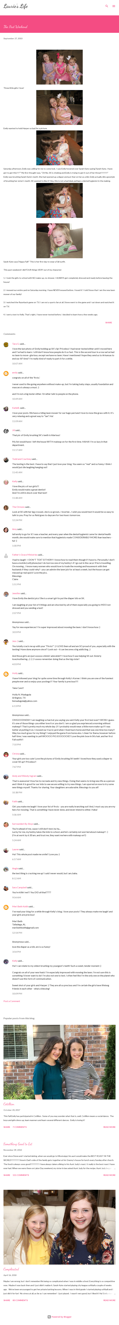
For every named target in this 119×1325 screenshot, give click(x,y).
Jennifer (16, 593)
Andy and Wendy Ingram (24, 775)
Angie (15, 868)
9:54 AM (16, 897)
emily (15, 372)
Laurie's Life (15, 6)
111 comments (21, 1175)
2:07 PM (16, 613)
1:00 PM (16, 545)
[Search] (107, 5)
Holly (15, 673)
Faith (14, 801)
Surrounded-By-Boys (22, 823)
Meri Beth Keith (20, 906)
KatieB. (16, 407)
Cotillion (8, 1104)
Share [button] (108, 322)
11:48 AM (17, 497)
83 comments (20, 1300)
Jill (13, 430)
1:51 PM (16, 584)
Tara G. (15, 343)
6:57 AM (16, 859)
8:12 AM (16, 878)
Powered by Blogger (61, 1316)
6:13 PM (16, 706)
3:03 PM (16, 632)
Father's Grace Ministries (24, 554)
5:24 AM (16, 840)
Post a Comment (11, 1001)
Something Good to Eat (17, 1144)
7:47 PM (16, 766)
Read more (109, 1127)
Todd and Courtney (21, 458)
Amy (14, 529)
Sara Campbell (19, 887)
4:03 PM (16, 664)
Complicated (11, 1269)
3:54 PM (16, 951)
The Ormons (18, 506)
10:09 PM (17, 993)
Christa (15, 753)
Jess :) (15, 641)
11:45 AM (17, 472)
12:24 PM (17, 520)
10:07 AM (17, 363)
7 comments (20, 1127)
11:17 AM (17, 449)
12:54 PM (17, 932)
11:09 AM (17, 421)
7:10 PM (16, 744)
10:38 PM (17, 792)
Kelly (14, 481)
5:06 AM (16, 814)
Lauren (15, 849)
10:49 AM (17, 398)
